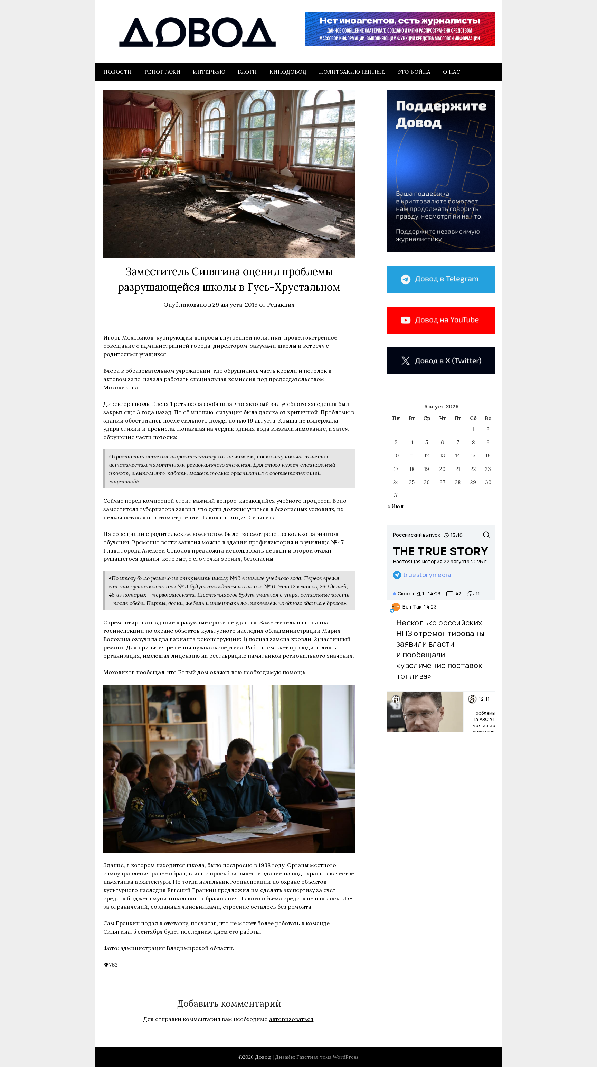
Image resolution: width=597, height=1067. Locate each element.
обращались (186, 873)
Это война (413, 71)
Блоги (247, 71)
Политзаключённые (352, 71)
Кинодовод (288, 71)
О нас (452, 71)
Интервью (209, 71)
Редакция (281, 304)
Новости (117, 71)
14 (457, 455)
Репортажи (162, 71)
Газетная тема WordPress (327, 1057)
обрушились (241, 370)
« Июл (395, 506)
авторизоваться (291, 1018)
